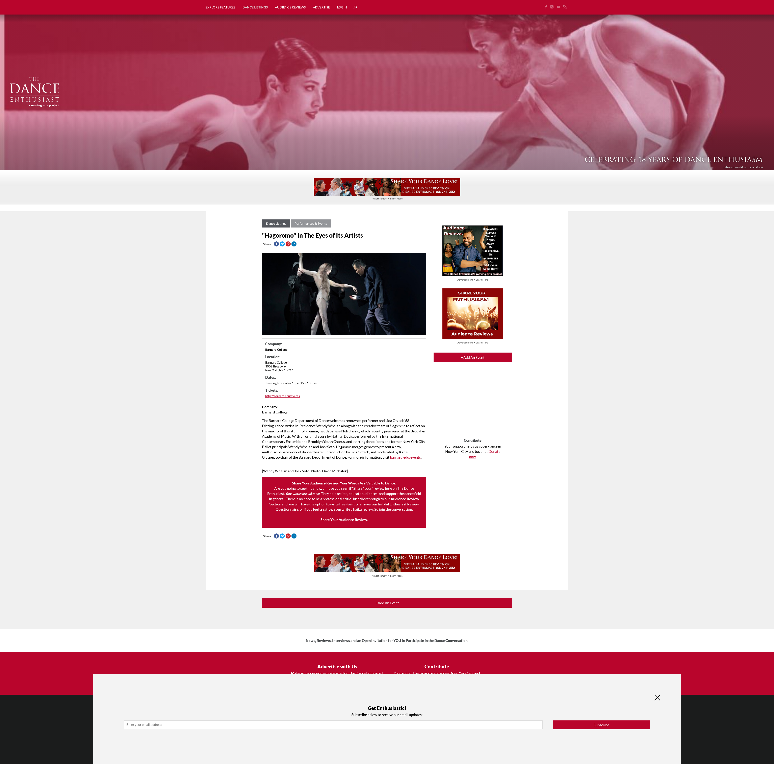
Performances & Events (311, 223)
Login (342, 7)
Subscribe (601, 725)
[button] (354, 7)
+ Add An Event (473, 357)
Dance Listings (255, 7)
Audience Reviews (290, 7)
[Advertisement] (473, 404)
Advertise (321, 7)
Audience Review (405, 499)
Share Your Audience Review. (344, 519)
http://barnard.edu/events (282, 396)
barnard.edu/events (405, 457)
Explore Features (220, 7)
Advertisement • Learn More (387, 198)
